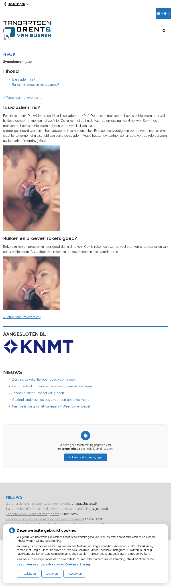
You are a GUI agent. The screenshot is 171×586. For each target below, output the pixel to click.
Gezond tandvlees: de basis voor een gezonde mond (51, 399)
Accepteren (75, 573)
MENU (165, 13)
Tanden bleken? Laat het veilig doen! (38, 393)
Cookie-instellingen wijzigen (85, 457)
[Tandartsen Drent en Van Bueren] (27, 30)
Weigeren (52, 573)
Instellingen (28, 573)
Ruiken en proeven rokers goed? (35, 84)
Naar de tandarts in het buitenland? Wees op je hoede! (51, 406)
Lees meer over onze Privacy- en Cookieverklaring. (53, 564)
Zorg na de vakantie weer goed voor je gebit (44, 379)
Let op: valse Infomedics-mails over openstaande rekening (54, 386)
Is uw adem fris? (23, 79)
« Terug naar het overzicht (22, 97)
